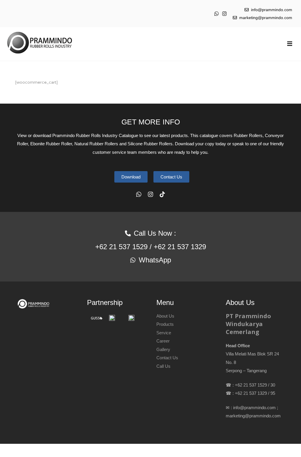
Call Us (163, 366)
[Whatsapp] (216, 13)
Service (163, 332)
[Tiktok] (162, 194)
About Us (165, 315)
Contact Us (167, 357)
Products (165, 324)
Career (163, 340)
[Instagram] (224, 13)
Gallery (163, 349)
